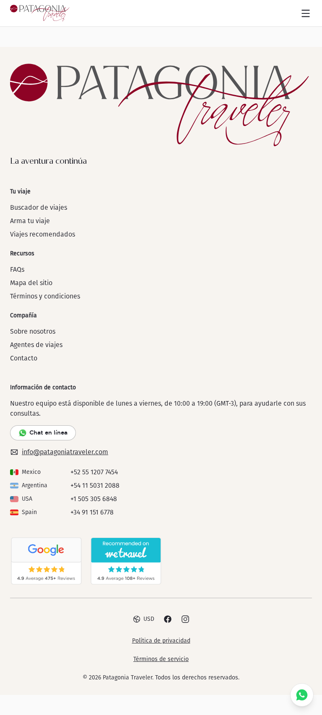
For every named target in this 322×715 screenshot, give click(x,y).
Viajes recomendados (42, 234)
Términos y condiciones (45, 296)
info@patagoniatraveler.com (65, 452)
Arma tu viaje (30, 221)
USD (148, 618)
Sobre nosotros (32, 331)
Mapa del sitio (31, 283)
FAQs (17, 269)
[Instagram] (185, 619)
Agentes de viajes (36, 345)
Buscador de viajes (38, 207)
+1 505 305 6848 (93, 499)
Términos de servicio (161, 659)
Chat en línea (48, 432)
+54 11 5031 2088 (94, 485)
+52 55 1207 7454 (94, 472)
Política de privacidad (161, 640)
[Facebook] (167, 619)
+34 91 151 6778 (92, 512)
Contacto (23, 358)
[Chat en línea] (302, 695)
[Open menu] (305, 13)
